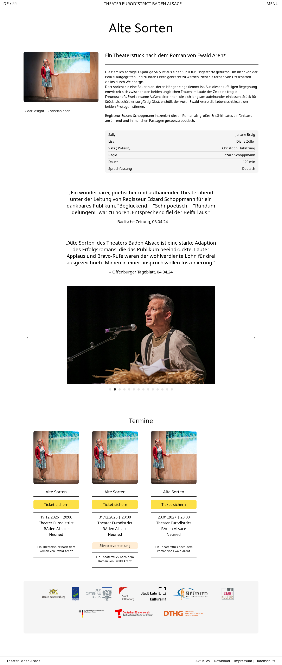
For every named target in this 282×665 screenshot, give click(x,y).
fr (14, 3)
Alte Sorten (56, 492)
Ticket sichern (56, 504)
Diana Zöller (245, 141)
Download (222, 661)
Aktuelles (203, 661)
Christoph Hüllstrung (238, 148)
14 (172, 389)
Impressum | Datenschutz (254, 661)
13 (167, 389)
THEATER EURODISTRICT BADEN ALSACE (143, 3)
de (6, 3)
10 (153, 389)
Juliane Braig (245, 134)
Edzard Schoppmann (239, 155)
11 (157, 389)
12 (162, 389)
